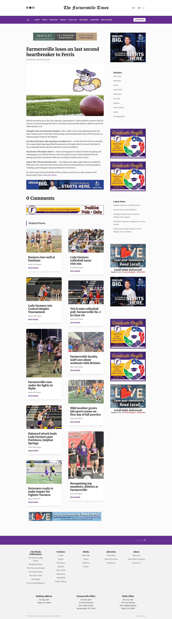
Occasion (116, 99)
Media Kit (111, 563)
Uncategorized (119, 116)
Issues (86, 559)
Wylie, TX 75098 (44, 603)
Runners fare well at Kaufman (41, 259)
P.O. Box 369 (44, 600)
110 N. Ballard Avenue (128, 605)
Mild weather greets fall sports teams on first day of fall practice (85, 411)
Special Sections (111, 559)
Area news (117, 76)
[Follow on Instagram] (33, 8)
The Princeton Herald (35, 568)
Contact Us (136, 563)
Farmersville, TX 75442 (86, 608)
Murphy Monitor (36, 564)
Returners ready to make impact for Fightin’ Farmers (40, 492)
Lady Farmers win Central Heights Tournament (40, 309)
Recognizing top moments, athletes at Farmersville (84, 487)
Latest (37, 20)
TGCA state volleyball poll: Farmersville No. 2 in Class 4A (85, 312)
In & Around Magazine (35, 583)
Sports (44, 20)
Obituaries (83, 20)
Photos (86, 566)
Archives (86, 563)
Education (53, 20)
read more (33, 268)
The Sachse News (36, 572)
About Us (136, 555)
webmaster (32, 59)
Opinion (63, 20)
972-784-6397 (86, 600)
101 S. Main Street (86, 605)
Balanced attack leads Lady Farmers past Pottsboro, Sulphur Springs (42, 438)
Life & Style (72, 20)
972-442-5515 (128, 600)
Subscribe (139, 20)
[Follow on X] (30, 8)
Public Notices (106, 20)
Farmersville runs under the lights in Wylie (40, 385)
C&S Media (35, 579)
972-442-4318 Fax (128, 603)
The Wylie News (35, 575)
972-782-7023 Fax (86, 603)
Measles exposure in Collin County (126, 205)
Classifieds (94, 20)
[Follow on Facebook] (27, 8)
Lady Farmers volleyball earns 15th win (80, 260)
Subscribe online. (50, 175)
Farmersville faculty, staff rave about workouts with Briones (85, 360)
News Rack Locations (136, 559)
